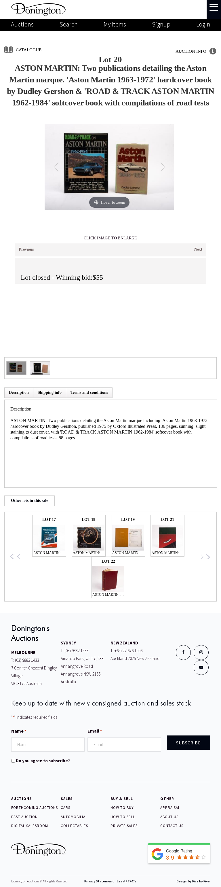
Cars (65, 807)
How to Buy (122, 807)
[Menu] (214, 9)
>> (208, 557)
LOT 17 (49, 536)
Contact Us (171, 825)
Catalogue (28, 50)
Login (203, 24)
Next (198, 249)
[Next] (162, 167)
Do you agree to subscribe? (43, 760)
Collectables (74, 825)
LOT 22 (108, 578)
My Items (115, 24)
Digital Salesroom (29, 825)
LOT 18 (89, 536)
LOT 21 (168, 536)
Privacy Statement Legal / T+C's (110, 881)
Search (69, 24)
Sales (67, 798)
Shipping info (50, 392)
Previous (26, 249)
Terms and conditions (89, 392)
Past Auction (24, 816)
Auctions (22, 24)
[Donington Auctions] (38, 9)
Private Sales (124, 825)
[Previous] (56, 167)
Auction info (191, 51)
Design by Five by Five (193, 881)
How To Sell (122, 816)
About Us (169, 816)
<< (12, 557)
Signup (161, 24)
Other (167, 798)
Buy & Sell (121, 798)
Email (94, 731)
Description (19, 392)
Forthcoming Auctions (34, 807)
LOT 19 (128, 536)
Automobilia (73, 816)
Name (18, 731)
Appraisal (170, 807)
